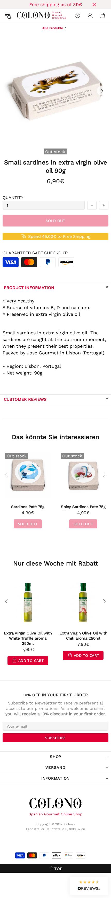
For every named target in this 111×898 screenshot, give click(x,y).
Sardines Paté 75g (27, 506)
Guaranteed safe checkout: (35, 252)
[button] (89, 886)
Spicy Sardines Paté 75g (83, 506)
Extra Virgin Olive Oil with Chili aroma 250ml (83, 636)
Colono (21, 15)
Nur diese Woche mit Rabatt (55, 563)
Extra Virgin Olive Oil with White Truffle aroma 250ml (28, 638)
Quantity (13, 197)
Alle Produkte (52, 28)
